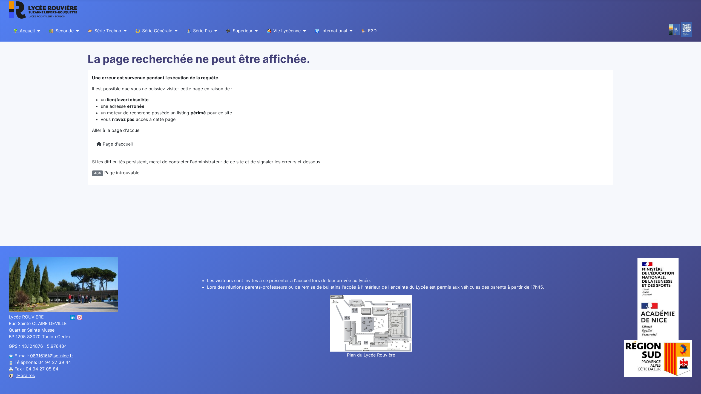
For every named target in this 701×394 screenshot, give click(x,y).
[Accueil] (37, 30)
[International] (350, 30)
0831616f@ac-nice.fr (51, 355)
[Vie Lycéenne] (303, 30)
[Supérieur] (255, 30)
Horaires (25, 375)
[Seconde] (76, 30)
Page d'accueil (117, 144)
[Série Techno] (124, 30)
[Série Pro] (214, 30)
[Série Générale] (175, 30)
